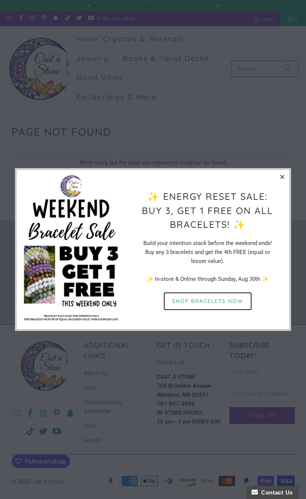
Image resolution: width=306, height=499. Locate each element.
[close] (282, 176)
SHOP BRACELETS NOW (207, 301)
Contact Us (275, 492)
